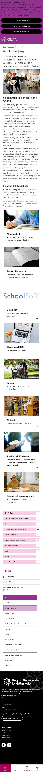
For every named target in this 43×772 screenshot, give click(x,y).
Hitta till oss (9, 582)
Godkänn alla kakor (21, 20)
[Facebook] (4, 745)
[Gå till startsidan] (10, 41)
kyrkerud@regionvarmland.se (10, 710)
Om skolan (11, 47)
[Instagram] (9, 745)
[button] (21, 513)
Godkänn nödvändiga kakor (21, 26)
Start (4, 47)
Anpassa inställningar (21, 32)
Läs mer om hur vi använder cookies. (15, 15)
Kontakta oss (10, 577)
